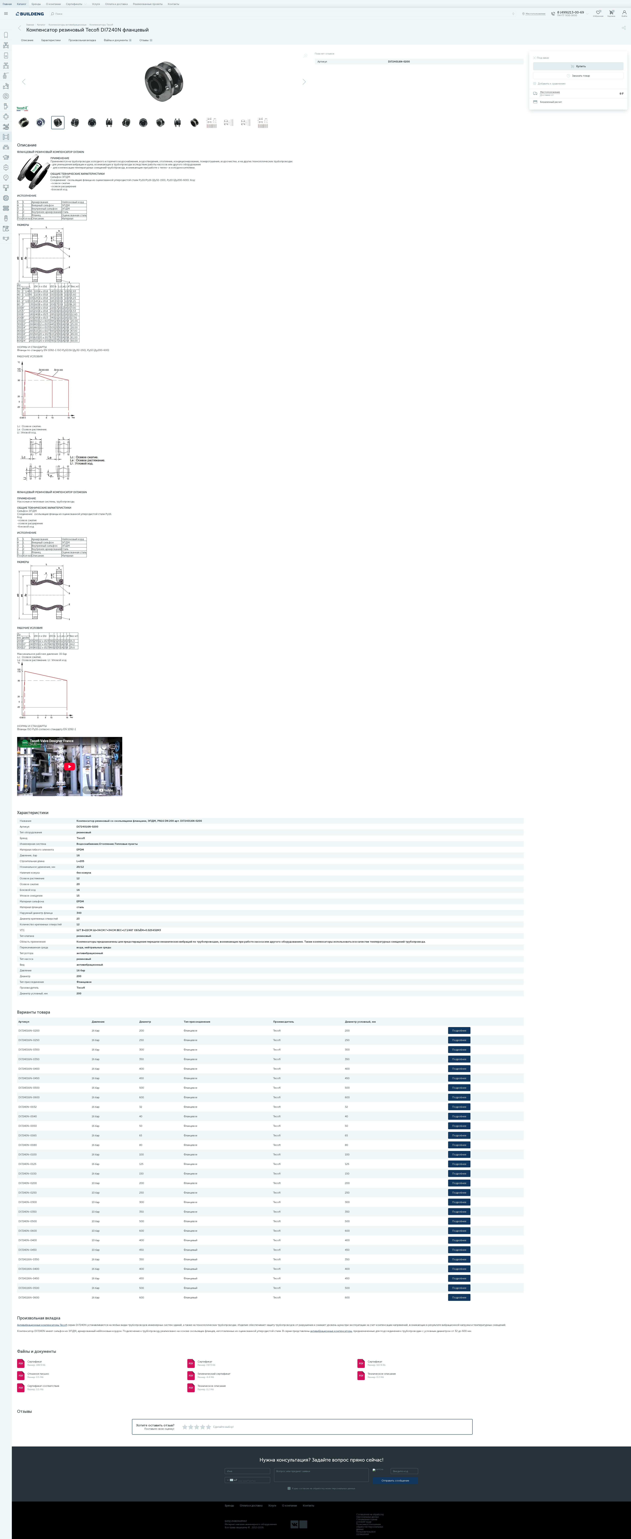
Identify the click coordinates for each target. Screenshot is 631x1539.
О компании (53, 4)
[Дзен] (303, 1524)
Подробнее (459, 1030)
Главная (7, 4)
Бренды (36, 4)
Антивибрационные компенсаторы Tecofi (42, 1324)
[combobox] (231, 1480)
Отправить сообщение (395, 1480)
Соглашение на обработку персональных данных (370, 1515)
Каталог (21, 4)
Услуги (96, 4)
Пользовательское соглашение (365, 1532)
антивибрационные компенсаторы (331, 1331)
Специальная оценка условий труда (366, 1520)
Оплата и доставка (116, 4)
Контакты (173, 4)
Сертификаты (74, 4)
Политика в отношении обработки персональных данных (369, 1526)
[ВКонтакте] (294, 1524)
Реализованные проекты (148, 4)
